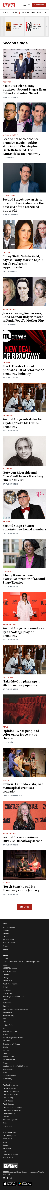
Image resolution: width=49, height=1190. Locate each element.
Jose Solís (8, 742)
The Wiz (6, 1117)
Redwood (6, 1053)
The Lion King (8, 1098)
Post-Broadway (9, 943)
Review (6, 780)
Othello (5, 1047)
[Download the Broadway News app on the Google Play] (25, 1184)
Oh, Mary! (6, 1041)
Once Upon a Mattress (11, 1044)
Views (15, 13)
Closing (6, 883)
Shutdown (8, 678)
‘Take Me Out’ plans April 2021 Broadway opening (21, 683)
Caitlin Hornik (10, 271)
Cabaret (6, 974)
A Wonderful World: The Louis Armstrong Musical (21, 962)
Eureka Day (7, 990)
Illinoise (5, 1019)
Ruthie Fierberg (10, 97)
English (5, 987)
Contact (6, 1145)
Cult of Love (7, 981)
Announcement (10, 135)
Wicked (5, 1123)
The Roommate (9, 1114)
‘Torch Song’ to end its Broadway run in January (21, 888)
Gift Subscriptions (9, 1136)
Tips (4, 1151)
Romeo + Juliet (8, 1057)
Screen (5, 946)
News (5, 13)
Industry (7, 362)
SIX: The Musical (9, 1060)
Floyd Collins (8, 993)
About (5, 1142)
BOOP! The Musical (10, 968)
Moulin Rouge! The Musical (13, 1038)
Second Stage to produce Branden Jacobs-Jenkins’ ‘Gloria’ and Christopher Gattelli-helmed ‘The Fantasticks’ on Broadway (21, 146)
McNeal (5, 1034)
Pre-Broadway (8, 940)
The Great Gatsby (9, 1088)
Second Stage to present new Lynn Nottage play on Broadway (24, 632)
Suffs (5, 1072)
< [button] (2, 26)
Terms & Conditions (10, 1155)
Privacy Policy (8, 1158)
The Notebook (8, 1101)
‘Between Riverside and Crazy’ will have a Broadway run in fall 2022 (23, 476)
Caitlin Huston (10, 431)
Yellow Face (7, 1126)
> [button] (46, 26)
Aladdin (5, 965)
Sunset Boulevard (9, 1076)
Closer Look (9, 196)
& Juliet (5, 959)
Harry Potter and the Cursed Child (15, 1009)
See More (24, 907)
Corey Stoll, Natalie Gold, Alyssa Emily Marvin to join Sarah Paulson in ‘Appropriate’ (23, 261)
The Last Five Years (10, 1095)
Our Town (6, 1050)
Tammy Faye (8, 1082)
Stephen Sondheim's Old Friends (15, 1066)
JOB (4, 1022)
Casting (7, 252)
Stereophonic (8, 1069)
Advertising (7, 1148)
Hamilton (6, 1006)
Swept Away (7, 1079)
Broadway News (10, 378)
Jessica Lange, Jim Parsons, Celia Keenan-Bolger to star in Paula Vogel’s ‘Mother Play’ (24, 317)
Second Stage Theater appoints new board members (24, 527)
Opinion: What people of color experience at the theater (21, 734)
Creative (6, 933)
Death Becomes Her (10, 984)
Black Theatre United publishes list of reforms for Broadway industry (23, 370)
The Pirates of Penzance (12, 1107)
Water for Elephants (10, 1120)
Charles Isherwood (12, 795)
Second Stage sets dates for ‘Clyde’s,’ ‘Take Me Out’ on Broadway (22, 423)
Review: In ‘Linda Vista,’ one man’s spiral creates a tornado (23, 788)
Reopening (8, 415)
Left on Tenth (8, 1025)
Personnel (8, 571)
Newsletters (7, 1139)
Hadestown (7, 1003)
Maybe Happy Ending (11, 1031)
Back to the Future (9, 971)
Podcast (7, 82)
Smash (5, 1063)
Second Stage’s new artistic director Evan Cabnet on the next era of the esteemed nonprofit (23, 205)
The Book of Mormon (11, 1085)
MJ (4, 1028)
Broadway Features (31, 13)
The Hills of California (11, 1091)
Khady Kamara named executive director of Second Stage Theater (24, 579)
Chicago (6, 978)
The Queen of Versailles (12, 1110)
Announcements (9, 927)
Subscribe (39, 5)
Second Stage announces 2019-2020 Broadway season (22, 839)
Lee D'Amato (9, 158)
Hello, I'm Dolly (8, 1015)
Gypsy (5, 1000)
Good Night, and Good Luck (13, 997)
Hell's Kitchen (8, 1012)
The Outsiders (8, 1104)
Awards (5, 949)
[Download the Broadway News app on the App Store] (10, 1184)
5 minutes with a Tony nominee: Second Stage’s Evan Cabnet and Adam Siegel (24, 89)
